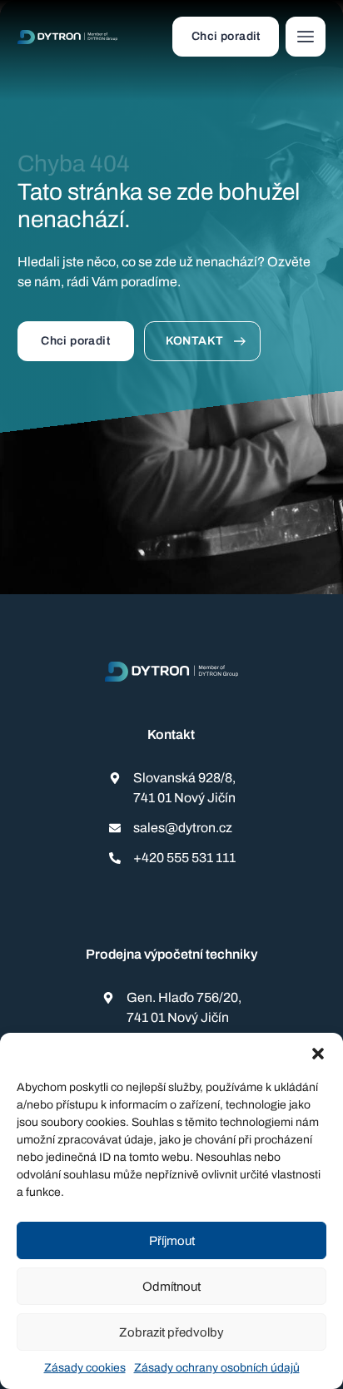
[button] (318, 1053)
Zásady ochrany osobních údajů (217, 1368)
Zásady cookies (85, 1368)
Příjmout (172, 1241)
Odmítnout (171, 1286)
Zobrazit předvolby (171, 1332)
